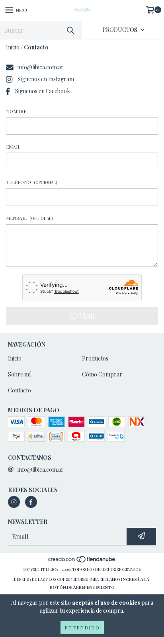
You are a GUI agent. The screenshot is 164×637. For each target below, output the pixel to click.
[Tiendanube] (82, 561)
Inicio (13, 47)
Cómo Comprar (102, 374)
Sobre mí (19, 374)
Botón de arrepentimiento (82, 587)
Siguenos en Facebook (42, 91)
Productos (95, 358)
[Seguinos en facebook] (31, 502)
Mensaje (29, 218)
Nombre (16, 111)
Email (13, 146)
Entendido (82, 627)
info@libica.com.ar (41, 67)
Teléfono (31, 182)
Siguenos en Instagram (46, 79)
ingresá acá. (135, 579)
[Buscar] (70, 30)
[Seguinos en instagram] (14, 502)
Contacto (19, 390)
